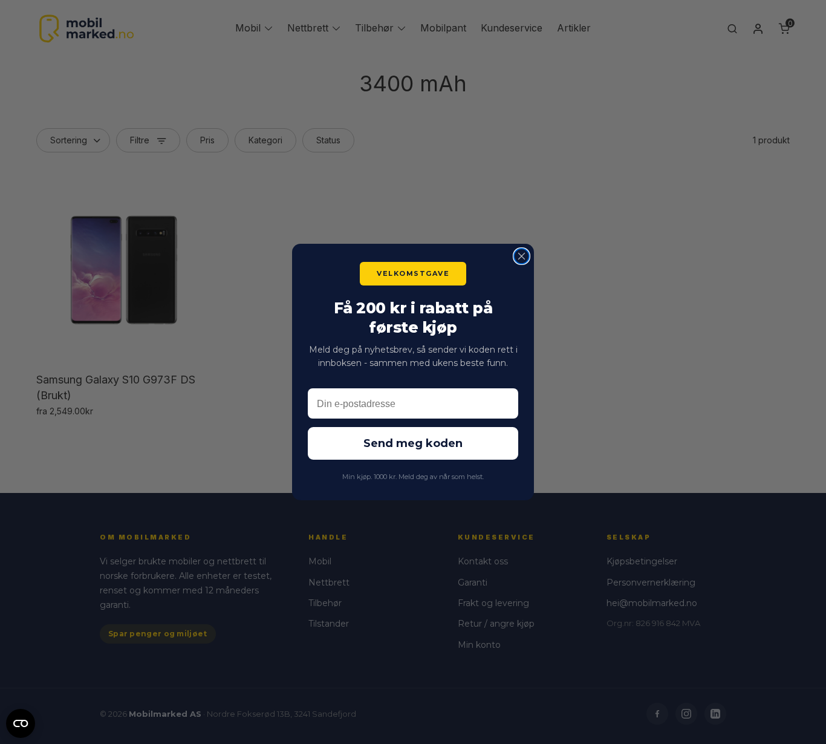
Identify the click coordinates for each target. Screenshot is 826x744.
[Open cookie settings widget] (20, 721)
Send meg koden (413, 443)
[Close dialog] (521, 256)
